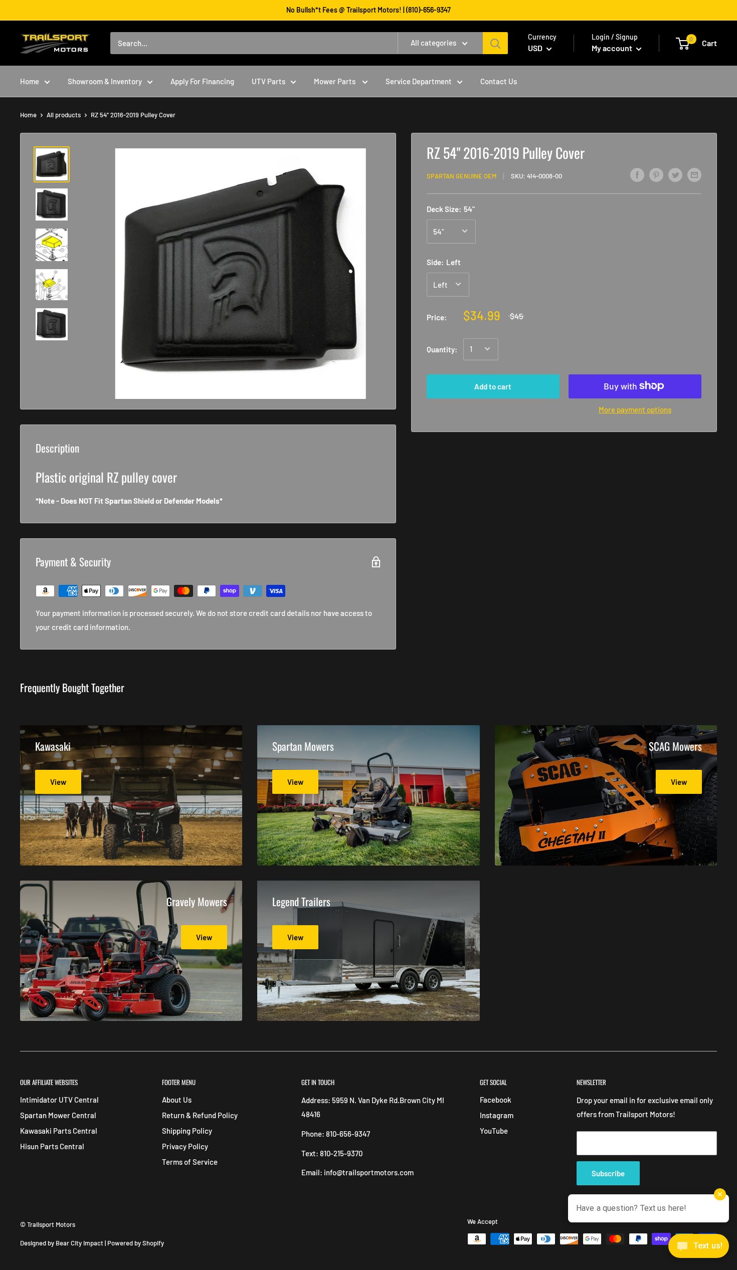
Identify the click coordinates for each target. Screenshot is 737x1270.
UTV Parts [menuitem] (268, 81)
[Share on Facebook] (637, 174)
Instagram (496, 1115)
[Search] (495, 43)
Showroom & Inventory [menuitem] (105, 81)
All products (64, 115)
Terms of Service (190, 1161)
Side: (444, 261)
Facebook (495, 1099)
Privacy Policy (185, 1146)
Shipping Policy (187, 1130)
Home (28, 115)
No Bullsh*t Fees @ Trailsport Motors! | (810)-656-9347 (368, 10)
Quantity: (442, 348)
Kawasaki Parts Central (58, 1130)
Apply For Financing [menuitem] (202, 81)
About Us (177, 1099)
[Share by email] (694, 174)
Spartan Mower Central (58, 1115)
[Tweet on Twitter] (675, 174)
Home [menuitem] (29, 81)
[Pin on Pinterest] (656, 174)
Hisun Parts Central (52, 1146)
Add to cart (492, 385)
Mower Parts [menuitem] (335, 81)
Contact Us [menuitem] (498, 81)
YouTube (494, 1130)
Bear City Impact (79, 1243)
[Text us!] (698, 1249)
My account (613, 48)
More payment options (635, 408)
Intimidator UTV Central (59, 1099)
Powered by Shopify (135, 1243)
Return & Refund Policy (200, 1115)
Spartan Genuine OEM (461, 176)
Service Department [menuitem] (419, 81)
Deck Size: (451, 208)
